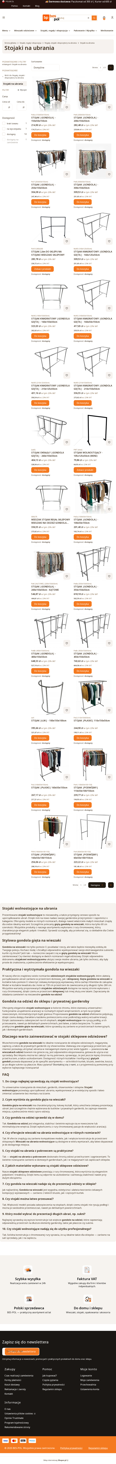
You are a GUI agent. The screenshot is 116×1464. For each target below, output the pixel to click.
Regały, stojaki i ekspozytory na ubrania (61, 43)
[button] (19, 18)
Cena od (6, 101)
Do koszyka (40, 135)
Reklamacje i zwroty (15, 1389)
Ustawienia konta (89, 1389)
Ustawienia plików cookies (19, 1413)
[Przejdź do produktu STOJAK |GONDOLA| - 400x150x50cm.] (51, 630)
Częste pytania (50, 1380)
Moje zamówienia (89, 1380)
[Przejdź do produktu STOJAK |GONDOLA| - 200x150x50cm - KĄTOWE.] (51, 563)
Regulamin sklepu (52, 1389)
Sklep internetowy (54, 1460)
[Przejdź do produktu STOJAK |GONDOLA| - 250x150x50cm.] (51, 161)
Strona (95, 67)
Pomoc (14, 6)
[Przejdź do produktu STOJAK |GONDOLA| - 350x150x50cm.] (94, 563)
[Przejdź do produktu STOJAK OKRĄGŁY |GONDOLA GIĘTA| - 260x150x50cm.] (51, 429)
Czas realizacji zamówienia (19, 1375)
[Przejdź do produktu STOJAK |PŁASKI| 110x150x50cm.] (94, 697)
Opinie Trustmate (14, 1418)
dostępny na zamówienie (12, 141)
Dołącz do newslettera (22, 1351)
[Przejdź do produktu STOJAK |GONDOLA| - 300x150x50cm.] (94, 161)
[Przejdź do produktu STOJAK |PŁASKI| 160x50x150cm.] (51, 764)
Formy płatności (13, 1380)
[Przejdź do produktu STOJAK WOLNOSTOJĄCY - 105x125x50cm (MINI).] (94, 429)
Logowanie (86, 1375)
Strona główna (10, 43)
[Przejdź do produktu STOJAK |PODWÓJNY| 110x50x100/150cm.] (94, 764)
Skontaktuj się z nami (64, 1064)
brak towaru (12, 123)
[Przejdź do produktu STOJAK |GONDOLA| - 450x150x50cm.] (94, 630)
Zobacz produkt (42, 269)
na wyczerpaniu (14, 129)
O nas (8, 1409)
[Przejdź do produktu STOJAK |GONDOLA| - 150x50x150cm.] (51, 94)
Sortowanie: (36, 61)
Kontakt (26, 6)
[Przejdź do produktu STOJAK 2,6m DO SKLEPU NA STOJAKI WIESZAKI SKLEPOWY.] (51, 228)
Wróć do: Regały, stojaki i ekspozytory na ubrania (15, 76)
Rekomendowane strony (17, 1427)
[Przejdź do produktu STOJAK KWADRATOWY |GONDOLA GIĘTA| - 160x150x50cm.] (51, 295)
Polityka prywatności (53, 1384)
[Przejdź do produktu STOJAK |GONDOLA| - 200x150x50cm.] (94, 94)
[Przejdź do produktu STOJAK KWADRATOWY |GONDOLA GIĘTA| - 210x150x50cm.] (94, 362)
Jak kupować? (49, 1375)
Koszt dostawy (12, 1384)
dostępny (11, 134)
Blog (37, 6)
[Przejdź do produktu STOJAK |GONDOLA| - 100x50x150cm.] (94, 496)
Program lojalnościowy (17, 1422)
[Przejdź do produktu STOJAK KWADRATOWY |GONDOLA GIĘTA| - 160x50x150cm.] (94, 295)
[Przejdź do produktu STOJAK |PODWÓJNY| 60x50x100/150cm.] (94, 831)
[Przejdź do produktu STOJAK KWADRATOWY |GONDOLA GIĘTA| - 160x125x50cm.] (94, 228)
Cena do (20, 101)
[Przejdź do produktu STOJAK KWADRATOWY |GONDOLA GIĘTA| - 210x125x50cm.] (51, 362)
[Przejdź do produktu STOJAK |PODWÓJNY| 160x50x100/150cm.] (51, 831)
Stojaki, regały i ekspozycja (30, 43)
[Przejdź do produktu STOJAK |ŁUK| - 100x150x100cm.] (51, 697)
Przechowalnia (88, 1384)
